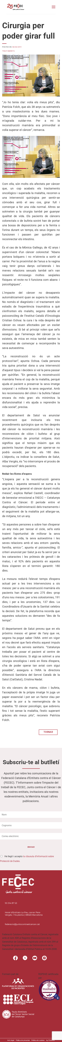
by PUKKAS (50, 1040)
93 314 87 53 (11, 903)
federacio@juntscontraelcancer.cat (22, 924)
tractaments (8, 51)
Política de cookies (38, 1040)
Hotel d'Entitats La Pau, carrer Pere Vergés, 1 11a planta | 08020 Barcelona (24, 913)
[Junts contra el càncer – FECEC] (15, 7)
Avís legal (10, 1040)
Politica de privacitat (23, 1040)
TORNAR (48, 732)
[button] (53, 7)
